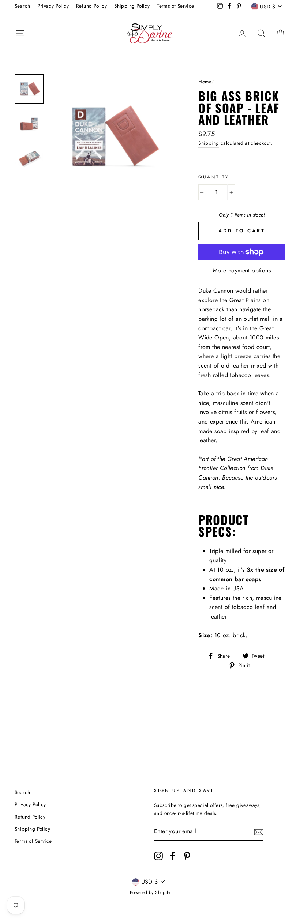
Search (22, 6)
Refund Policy (91, 6)
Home (204, 81)
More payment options (242, 270)
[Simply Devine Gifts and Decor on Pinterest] (187, 856)
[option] (111, 136)
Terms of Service (175, 6)
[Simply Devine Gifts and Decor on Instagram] (158, 856)
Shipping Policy (132, 6)
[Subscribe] (258, 832)
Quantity (213, 177)
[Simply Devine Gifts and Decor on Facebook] (172, 856)
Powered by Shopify (150, 892)
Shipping (208, 143)
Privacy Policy (53, 6)
